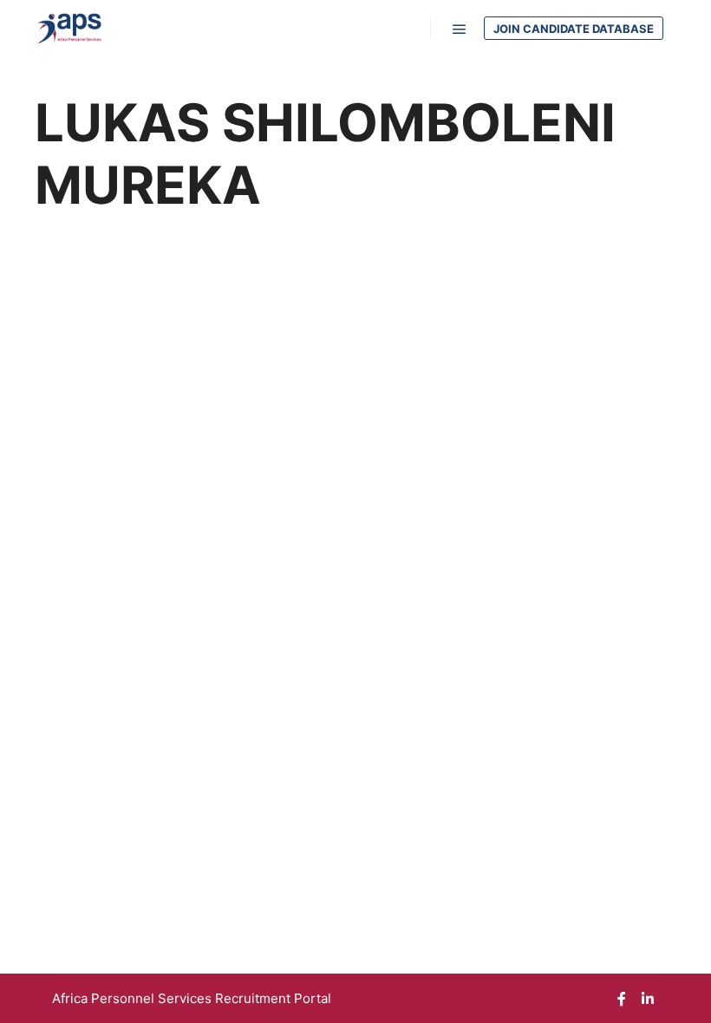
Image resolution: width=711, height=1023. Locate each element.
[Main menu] (459, 29)
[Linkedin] (647, 998)
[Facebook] (621, 998)
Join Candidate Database (573, 29)
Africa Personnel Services (133, 998)
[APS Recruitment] (69, 28)
